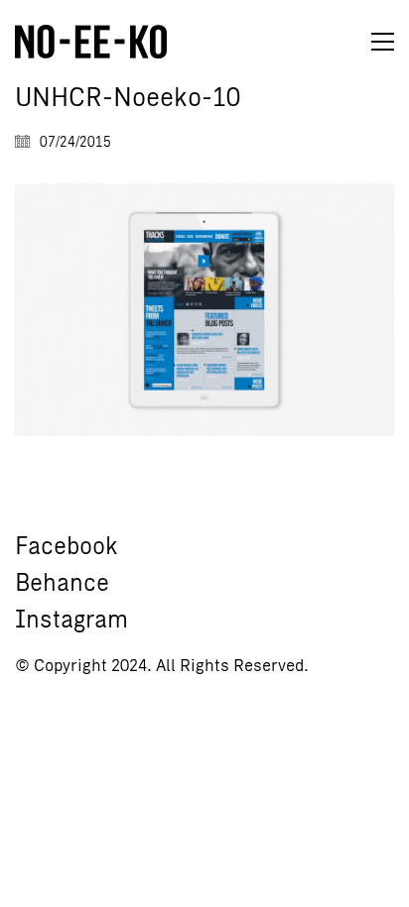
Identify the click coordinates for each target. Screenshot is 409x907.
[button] (382, 42)
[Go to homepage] (91, 41)
